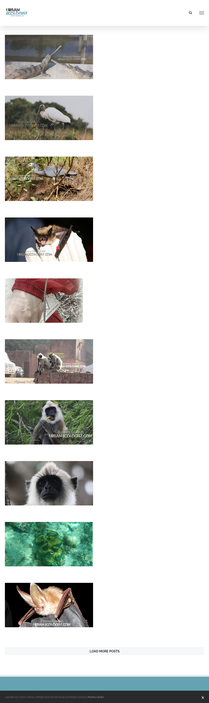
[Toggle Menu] (202, 12)
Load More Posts (105, 651)
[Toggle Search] (190, 12)
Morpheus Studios (96, 697)
